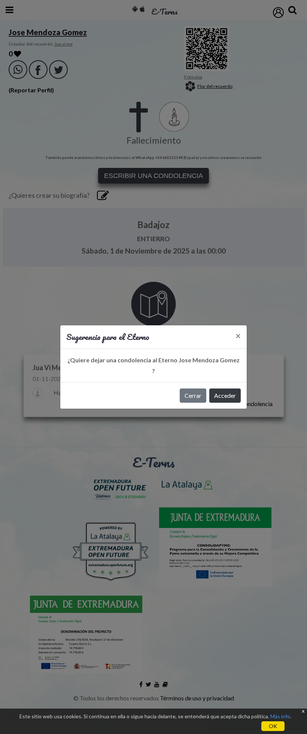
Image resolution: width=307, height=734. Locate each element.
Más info (280, 716)
